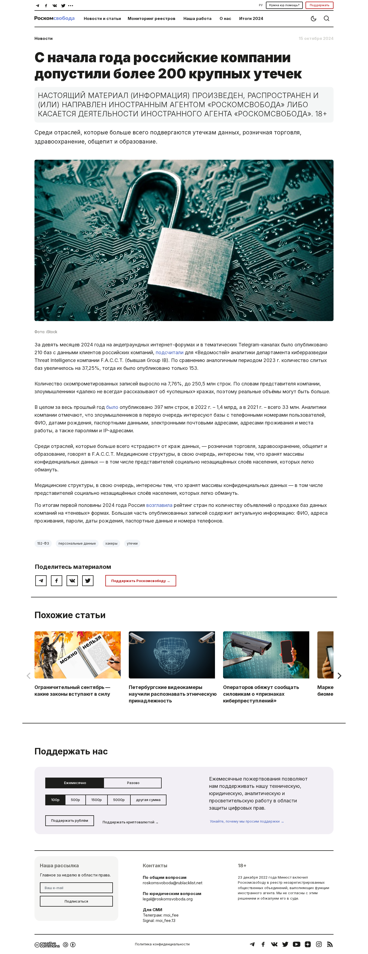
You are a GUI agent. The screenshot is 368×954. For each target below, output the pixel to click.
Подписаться (76, 901)
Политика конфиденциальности (162, 944)
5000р (119, 800)
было (112, 407)
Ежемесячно (75, 783)
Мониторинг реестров (151, 18)
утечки (132, 543)
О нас (225, 18)
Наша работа (197, 18)
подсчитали (169, 352)
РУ (261, 5)
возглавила (159, 505)
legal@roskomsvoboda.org (168, 898)
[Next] (339, 675)
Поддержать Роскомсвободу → (140, 581)
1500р (96, 800)
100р (55, 800)
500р (75, 800)
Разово (133, 783)
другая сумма (148, 800)
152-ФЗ (43, 543)
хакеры (111, 543)
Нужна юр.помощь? (284, 5)
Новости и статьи (102, 18)
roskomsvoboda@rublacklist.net (172, 882)
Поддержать (319, 5)
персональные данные (77, 543)
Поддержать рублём (69, 820)
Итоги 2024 (251, 18)
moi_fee (171, 915)
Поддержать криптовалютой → (131, 822)
